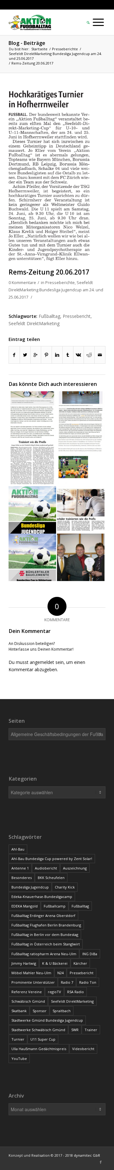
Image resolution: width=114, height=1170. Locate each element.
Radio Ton (87, 982)
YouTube (19, 1058)
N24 (60, 972)
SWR (75, 1029)
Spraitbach (62, 1010)
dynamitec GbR (87, 1155)
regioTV (54, 991)
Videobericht (83, 1048)
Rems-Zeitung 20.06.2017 (49, 272)
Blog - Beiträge (27, 43)
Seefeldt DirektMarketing (34, 323)
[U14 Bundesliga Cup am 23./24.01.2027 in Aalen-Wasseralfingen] (32, 510)
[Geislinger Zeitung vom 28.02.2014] (32, 415)
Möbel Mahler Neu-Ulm (31, 972)
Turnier (17, 1039)
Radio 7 (67, 982)
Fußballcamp (55, 906)
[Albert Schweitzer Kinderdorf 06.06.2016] (80, 462)
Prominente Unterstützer (33, 982)
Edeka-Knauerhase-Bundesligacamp (41, 896)
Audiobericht (46, 868)
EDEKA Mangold (24, 906)
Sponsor (40, 1010)
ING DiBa (89, 953)
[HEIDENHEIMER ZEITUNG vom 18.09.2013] (80, 510)
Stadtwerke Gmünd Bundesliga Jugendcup (47, 1020)
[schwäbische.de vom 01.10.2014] (80, 415)
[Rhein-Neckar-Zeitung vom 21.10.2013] (32, 462)
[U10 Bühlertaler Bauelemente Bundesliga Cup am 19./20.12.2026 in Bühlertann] (32, 557)
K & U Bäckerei (54, 963)
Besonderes (21, 877)
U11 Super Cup (42, 1039)
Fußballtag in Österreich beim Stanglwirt (45, 944)
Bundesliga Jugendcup (30, 887)
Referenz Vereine (26, 991)
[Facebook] (100, 1162)
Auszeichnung (75, 868)
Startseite (39, 48)
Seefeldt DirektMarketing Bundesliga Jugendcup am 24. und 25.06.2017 (55, 56)
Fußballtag (49, 316)
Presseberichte (65, 48)
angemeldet (42, 662)
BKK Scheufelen (51, 877)
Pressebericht (77, 316)
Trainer (91, 1029)
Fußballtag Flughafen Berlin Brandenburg (46, 925)
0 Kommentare (22, 282)
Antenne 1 (20, 868)
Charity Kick (65, 887)
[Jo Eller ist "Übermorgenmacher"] (80, 557)
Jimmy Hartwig (23, 963)
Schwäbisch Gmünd (28, 1001)
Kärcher (80, 963)
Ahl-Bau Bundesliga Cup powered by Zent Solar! (51, 858)
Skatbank (19, 1010)
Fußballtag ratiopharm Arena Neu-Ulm (43, 953)
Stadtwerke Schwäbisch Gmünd (38, 1029)
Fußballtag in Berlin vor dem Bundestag (44, 934)
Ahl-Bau (17, 849)
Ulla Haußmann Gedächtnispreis (38, 1048)
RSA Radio (75, 991)
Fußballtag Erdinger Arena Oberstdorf (43, 915)
